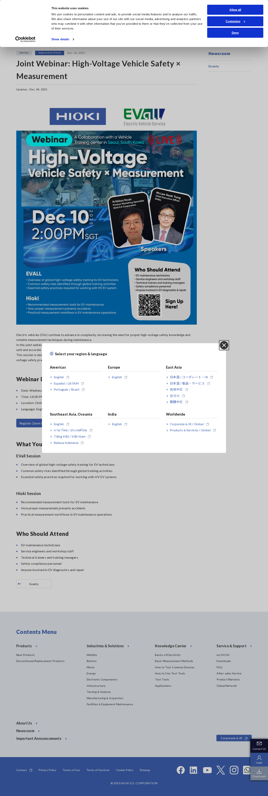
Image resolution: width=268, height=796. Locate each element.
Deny (235, 32)
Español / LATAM (66, 383)
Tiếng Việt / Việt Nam (69, 436)
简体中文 (176, 389)
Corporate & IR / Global (187, 424)
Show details (60, 39)
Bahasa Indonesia (66, 442)
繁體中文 (176, 402)
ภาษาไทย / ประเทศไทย (70, 430)
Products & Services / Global (190, 430)
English (59, 377)
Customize (233, 21)
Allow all (235, 9)
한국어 (175, 396)
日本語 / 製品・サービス (187, 383)
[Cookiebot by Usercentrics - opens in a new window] (25, 39)
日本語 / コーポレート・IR (189, 377)
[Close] (224, 345)
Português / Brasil (66, 389)
